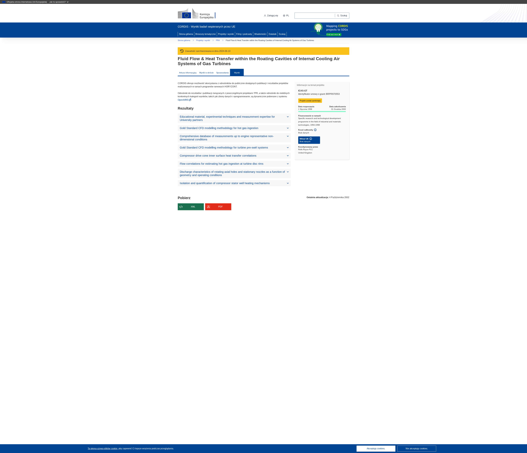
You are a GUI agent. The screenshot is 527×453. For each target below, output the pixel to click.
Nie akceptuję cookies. (417, 448)
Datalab (272, 34)
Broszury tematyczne (205, 34)
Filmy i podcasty (244, 34)
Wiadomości (260, 34)
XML (193, 207)
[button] (286, 16)
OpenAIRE (183, 100)
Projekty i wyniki (226, 34)
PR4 (218, 40)
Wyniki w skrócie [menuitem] (206, 73)
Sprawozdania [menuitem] (222, 73)
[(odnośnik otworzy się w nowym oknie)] (200, 13)
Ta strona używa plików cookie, (103, 448)
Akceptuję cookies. (376, 448)
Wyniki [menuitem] (237, 73)
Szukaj (282, 34)
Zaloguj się (272, 15)
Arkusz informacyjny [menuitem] (188, 73)
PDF (220, 207)
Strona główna (186, 34)
